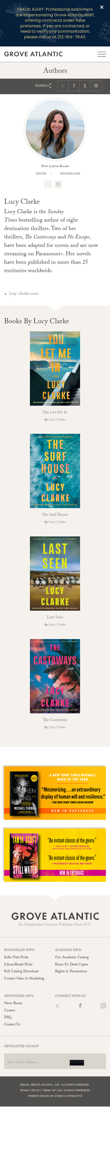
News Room (13, 1004)
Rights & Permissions (71, 972)
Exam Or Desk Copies (71, 965)
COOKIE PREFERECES (77, 1090)
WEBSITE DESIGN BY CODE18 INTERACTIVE (55, 1096)
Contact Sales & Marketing (24, 979)
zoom (40, 173)
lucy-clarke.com (24, 294)
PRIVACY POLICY (30, 1090)
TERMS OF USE (52, 1090)
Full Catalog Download (21, 972)
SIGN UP (77, 1062)
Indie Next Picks (16, 958)
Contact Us (12, 1025)
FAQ (7, 1018)
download (69, 173)
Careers (9, 1011)
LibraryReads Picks (18, 965)
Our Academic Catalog (72, 958)
